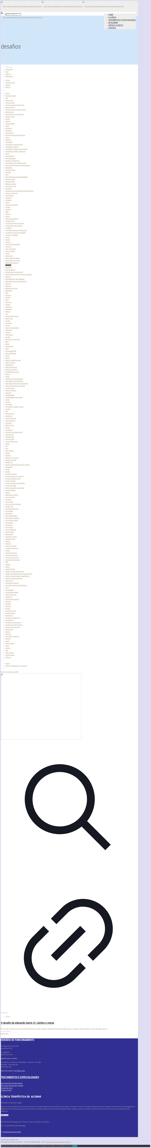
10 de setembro (10, 96)
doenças (8, 302)
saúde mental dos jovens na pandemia (18, 574)
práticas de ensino (11, 495)
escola (7, 325)
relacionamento (11, 553)
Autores (8, 74)
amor (7, 137)
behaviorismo (10, 179)
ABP (6, 98)
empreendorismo (11, 316)
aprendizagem (10, 158)
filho (7, 342)
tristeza (7, 639)
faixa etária (9, 335)
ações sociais (9, 103)
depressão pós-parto (12, 260)
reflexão (8, 544)
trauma (7, 632)
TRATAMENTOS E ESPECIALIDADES (20, 1077)
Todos (7, 80)
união (7, 641)
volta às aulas (9, 655)
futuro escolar (10, 363)
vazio (7, 646)
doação (8, 298)
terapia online (10, 613)
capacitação (9, 195)
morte (7, 428)
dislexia (8, 284)
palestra (8, 455)
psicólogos (9, 527)
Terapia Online (6, 1090)
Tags (6, 72)
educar (7, 311)
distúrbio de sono (11, 288)
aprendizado (9, 156)
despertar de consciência (14, 272)
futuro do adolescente (13, 360)
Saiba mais (4, 1034)
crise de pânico (10, 249)
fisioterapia (9, 346)
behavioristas (10, 182)
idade (7, 376)
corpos (7, 240)
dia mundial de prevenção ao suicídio (18, 274)
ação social (9, 100)
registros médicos (11, 548)
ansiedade (8, 142)
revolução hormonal (12, 560)
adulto (7, 119)
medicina (8, 416)
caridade (8, 200)
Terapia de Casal (6, 1088)
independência (10, 390)
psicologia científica (12, 518)
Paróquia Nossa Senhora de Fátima (17, 465)
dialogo (8, 277)
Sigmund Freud (10, 595)
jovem (7, 400)
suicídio (8, 604)
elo (6, 314)
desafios (8, 265)
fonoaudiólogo (10, 353)
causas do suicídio (11, 205)
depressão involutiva (12, 258)
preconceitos (10, 497)
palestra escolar (10, 460)
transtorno (9, 615)
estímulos (8, 330)
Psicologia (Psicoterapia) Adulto (12, 1083)
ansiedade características (14, 144)
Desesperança (10, 270)
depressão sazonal (11, 263)
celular (7, 207)
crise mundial (10, 251)
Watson (8, 657)
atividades (8, 168)
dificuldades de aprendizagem (16, 281)
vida (6, 650)
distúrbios (8, 291)
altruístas (8, 130)
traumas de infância (12, 636)
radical (7, 541)
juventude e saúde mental (14, 407)
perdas (7, 472)
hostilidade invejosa (12, 372)
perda (7, 469)
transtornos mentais (12, 627)
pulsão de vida (10, 539)
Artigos (7, 85)
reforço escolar (10, 546)
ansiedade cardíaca (12, 147)
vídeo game (9, 653)
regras (7, 551)
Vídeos (7, 87)
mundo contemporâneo (14, 432)
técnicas (8, 606)
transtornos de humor (13, 622)
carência (8, 198)
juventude (8, 404)
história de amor (11, 367)
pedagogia (8, 467)
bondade (8, 189)
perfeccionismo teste (12, 479)
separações (9, 581)
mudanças (9, 430)
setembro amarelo (12, 583)
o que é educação (11, 441)
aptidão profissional (12, 161)
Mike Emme (9, 425)
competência (10, 221)
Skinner (8, 602)
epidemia (8, 323)
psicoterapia (9, 532)
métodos (8, 423)
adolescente (9, 112)
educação (8, 307)
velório (8, 648)
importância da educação (14, 381)
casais (7, 202)
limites (7, 409)
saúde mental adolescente (14, 571)
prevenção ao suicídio (13, 504)
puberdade (9, 534)
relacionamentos (11, 555)
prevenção (9, 502)
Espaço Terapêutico (12, 328)
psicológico (9, 523)
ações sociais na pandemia (14, 105)
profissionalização (11, 509)
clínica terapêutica (11, 219)
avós (7, 175)
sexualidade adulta (11, 592)
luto (6, 411)
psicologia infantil (11, 520)
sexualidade (9, 590)
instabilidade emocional (13, 397)
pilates (7, 492)
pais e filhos (9, 451)
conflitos (8, 228)
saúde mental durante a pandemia (17, 576)
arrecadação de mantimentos (15, 163)
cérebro (8, 209)
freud (7, 356)
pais (6, 448)
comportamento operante (14, 223)
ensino (7, 321)
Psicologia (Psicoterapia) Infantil (12, 1086)
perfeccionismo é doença (14, 476)
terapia (7, 609)
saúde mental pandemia (13, 578)
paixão (7, 453)
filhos (7, 344)
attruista (8, 172)
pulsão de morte (11, 537)
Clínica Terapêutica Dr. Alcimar (16, 666)
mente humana (10, 418)
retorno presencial (12, 557)
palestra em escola (11, 458)
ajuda (7, 126)
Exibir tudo (9, 76)
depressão (9, 256)
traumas (8, 634)
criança (8, 242)
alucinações (9, 133)
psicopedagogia (10, 530)
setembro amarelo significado (16, 585)
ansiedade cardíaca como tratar (16, 149)
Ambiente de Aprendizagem (15, 135)
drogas (7, 305)
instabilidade (9, 395)
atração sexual (10, 170)
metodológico (10, 421)
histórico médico (11, 370)
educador (8, 309)
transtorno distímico (12, 618)
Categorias (9, 69)
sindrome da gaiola (12, 599)
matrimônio (9, 414)
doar (7, 300)
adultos (7, 121)
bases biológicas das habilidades (16, 177)
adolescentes (10, 117)
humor (7, 374)
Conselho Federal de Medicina (16, 230)
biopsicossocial (10, 184)
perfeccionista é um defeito (15, 483)
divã (6, 293)
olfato (7, 444)
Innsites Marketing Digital (12, 1132)
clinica (7, 216)
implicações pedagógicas (14, 379)
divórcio (8, 295)
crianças (8, 247)
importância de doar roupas (15, 386)
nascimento (9, 434)
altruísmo (8, 128)
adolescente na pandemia (14, 114)
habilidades (9, 365)
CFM (7, 212)
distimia (8, 286)
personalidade (10, 490)
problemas (9, 506)
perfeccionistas (10, 486)
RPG (6, 562)
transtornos (9, 620)
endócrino (9, 318)
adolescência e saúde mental (15, 110)
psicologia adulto (11, 516)
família (7, 337)
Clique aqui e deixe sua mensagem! (58, 1142)
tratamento (9, 629)
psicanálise (9, 511)
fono (7, 349)
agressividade (10, 124)
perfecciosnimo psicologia (14, 488)
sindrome (8, 597)
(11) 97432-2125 (19, 1071)
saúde (7, 567)
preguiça (8, 499)
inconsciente (10, 388)
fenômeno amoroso (12, 339)
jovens (7, 402)
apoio (7, 154)
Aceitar (74, 1146)
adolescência (10, 107)
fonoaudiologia (10, 351)
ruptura (8, 564)
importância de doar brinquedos (16, 383)
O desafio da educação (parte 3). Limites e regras (27, 1022)
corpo (7, 237)
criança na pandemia (12, 244)
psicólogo (8, 525)
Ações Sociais (10, 83)
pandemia (8, 462)
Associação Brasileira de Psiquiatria (17, 165)
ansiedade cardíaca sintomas (15, 151)
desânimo (8, 267)
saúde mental (10, 569)
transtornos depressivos (13, 625)
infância (8, 393)
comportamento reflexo (14, 226)
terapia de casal (10, 611)
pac (6, 446)
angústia (8, 140)
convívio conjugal (11, 235)
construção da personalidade (15, 233)
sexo (7, 588)
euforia (8, 332)
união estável (10, 643)
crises (7, 253)
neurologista (9, 439)
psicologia (8, 513)
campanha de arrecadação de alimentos (19, 191)
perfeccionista (10, 481)
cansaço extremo (11, 193)
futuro (7, 358)
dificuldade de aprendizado (15, 279)
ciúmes (8, 214)
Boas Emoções (10, 186)
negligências (9, 437)
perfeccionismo (11, 474)
